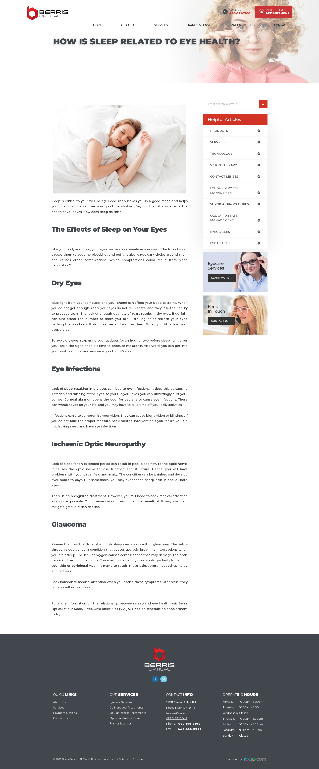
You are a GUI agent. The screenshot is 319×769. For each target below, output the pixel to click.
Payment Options (65, 712)
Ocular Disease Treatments (128, 712)
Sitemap (138, 759)
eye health (220, 243)
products (219, 131)
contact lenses (224, 176)
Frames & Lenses (199, 25)
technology (221, 154)
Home (97, 25)
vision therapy (223, 165)
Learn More (220, 277)
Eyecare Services (121, 702)
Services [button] (161, 25)
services (217, 142)
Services (58, 707)
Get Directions (176, 718)
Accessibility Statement (117, 759)
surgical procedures (229, 204)
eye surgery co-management (224, 190)
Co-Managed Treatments (126, 707)
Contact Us (283, 25)
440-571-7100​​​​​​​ (189, 723)
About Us (128, 25)
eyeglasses (220, 232)
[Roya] (254, 759)
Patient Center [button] (243, 25)
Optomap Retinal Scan (125, 718)
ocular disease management (224, 218)
